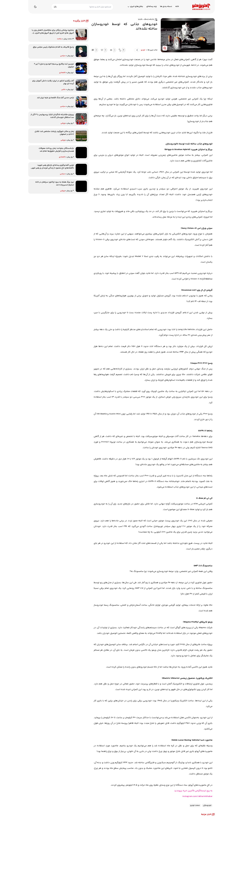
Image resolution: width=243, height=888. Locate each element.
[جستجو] (55, 7)
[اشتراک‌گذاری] (137, 50)
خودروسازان (207, 805)
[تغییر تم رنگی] (35, 6)
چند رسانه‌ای (151, 6)
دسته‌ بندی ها (166, 6)
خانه (177, 6)
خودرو (143, 50)
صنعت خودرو (195, 805)
